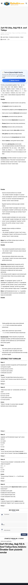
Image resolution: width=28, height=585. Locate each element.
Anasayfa (2, 32)
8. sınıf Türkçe (17, 32)
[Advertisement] (14, 55)
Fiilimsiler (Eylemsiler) (14, 37)
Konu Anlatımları (8, 32)
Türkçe (13, 32)
